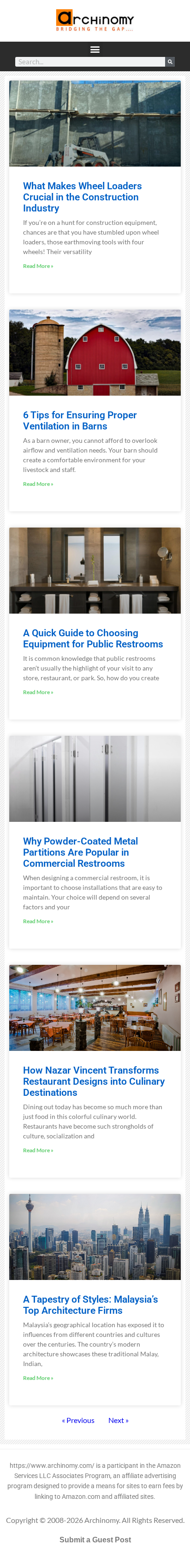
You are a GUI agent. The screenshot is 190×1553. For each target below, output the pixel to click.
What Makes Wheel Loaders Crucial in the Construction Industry (82, 197)
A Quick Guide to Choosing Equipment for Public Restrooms (93, 638)
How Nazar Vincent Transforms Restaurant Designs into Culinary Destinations (94, 1081)
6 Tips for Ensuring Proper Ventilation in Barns (80, 421)
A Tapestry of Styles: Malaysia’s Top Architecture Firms (90, 1305)
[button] (95, 49)
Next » (118, 1420)
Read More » (38, 265)
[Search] (170, 62)
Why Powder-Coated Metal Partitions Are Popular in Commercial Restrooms (80, 852)
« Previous (78, 1420)
